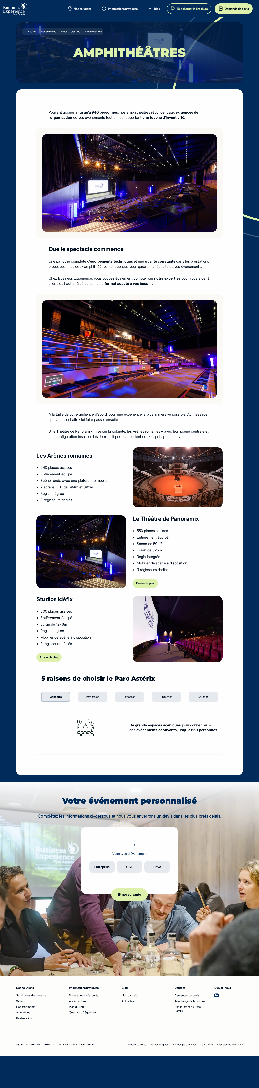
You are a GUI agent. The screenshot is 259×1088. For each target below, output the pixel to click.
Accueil (32, 31)
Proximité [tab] (166, 696)
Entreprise (102, 867)
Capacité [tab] (56, 696)
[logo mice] (15, 9)
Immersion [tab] (92, 696)
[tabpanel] (129, 727)
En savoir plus (145, 583)
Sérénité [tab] (203, 696)
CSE (129, 867)
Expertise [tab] (129, 696)
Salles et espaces (70, 31)
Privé (157, 867)
